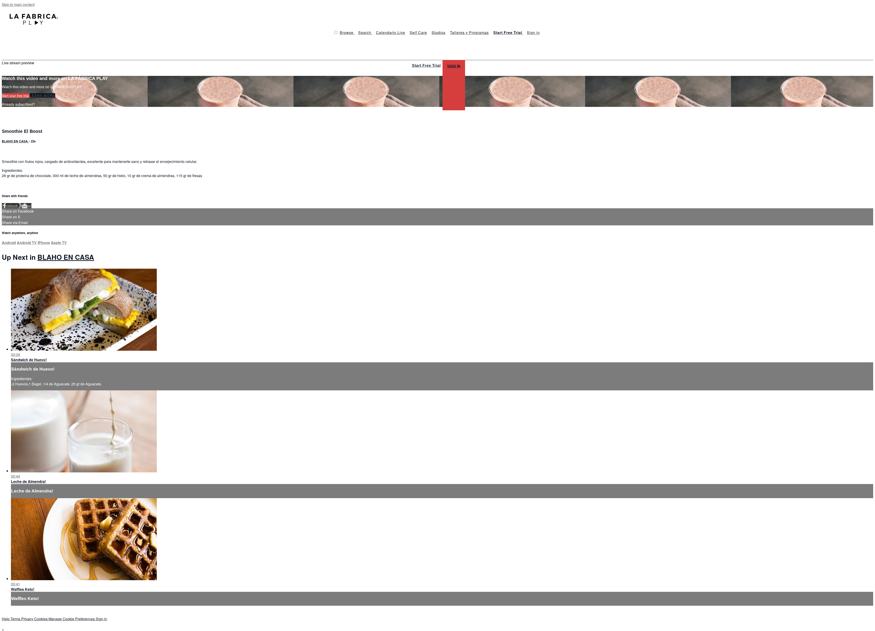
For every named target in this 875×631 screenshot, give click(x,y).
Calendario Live (390, 32)
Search (365, 32)
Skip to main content (18, 4)
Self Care (418, 32)
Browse (347, 32)
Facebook (10, 205)
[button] (335, 32)
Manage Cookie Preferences (72, 618)
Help (6, 618)
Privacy (27, 618)
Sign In (454, 66)
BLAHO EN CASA (15, 141)
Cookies (41, 618)
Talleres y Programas (469, 32)
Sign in (533, 32)
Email (26, 205)
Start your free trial (16, 95)
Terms (15, 618)
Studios (438, 32)
